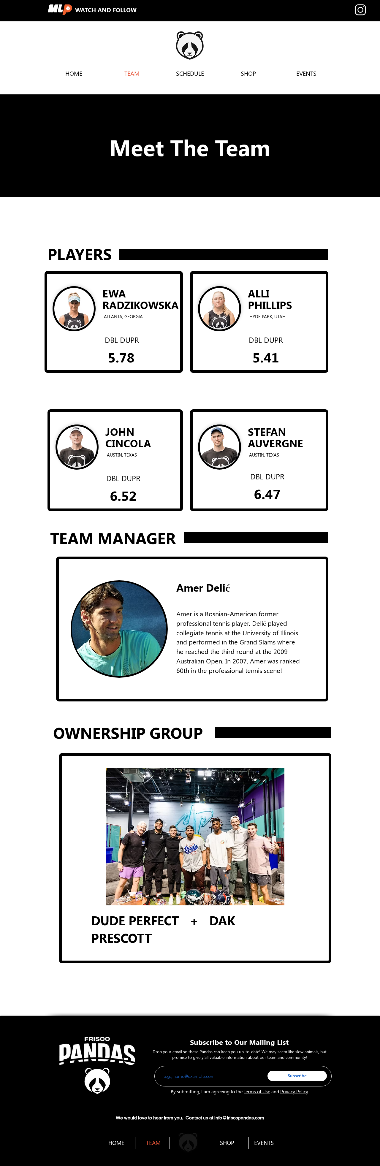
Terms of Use (257, 1091)
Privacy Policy (294, 1091)
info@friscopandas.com (239, 1118)
